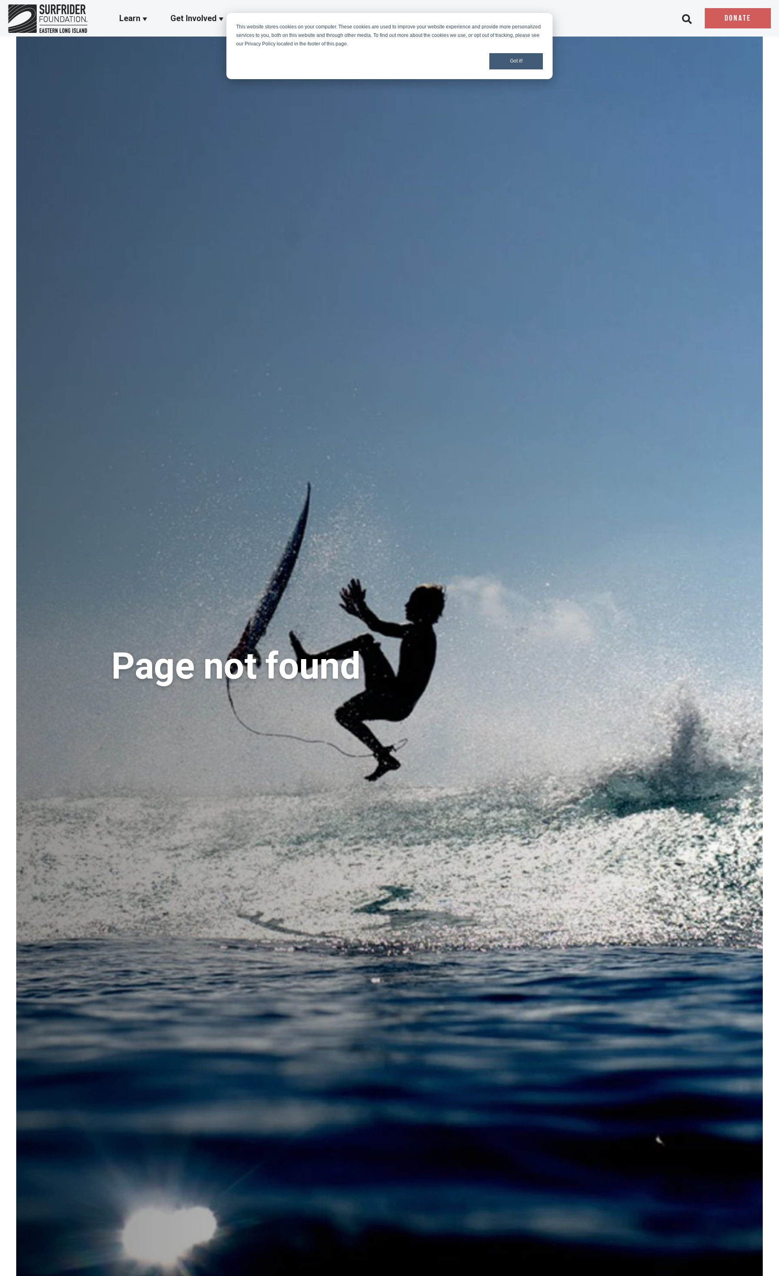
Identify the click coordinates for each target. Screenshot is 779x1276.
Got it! (516, 61)
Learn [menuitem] (130, 18)
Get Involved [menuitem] (194, 18)
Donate (738, 19)
